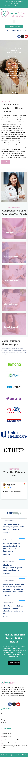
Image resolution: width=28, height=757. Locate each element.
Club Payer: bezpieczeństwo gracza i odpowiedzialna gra (13, 567)
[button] (14, 21)
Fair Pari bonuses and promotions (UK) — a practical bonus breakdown (12, 547)
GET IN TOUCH (14, 91)
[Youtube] (26, 36)
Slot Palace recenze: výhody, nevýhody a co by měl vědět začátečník (13, 526)
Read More (6, 533)
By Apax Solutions (8, 520)
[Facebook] (19, 36)
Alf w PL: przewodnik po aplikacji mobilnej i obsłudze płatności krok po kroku (13, 610)
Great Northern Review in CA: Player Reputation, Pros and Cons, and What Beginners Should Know (13, 588)
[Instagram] (22, 36)
